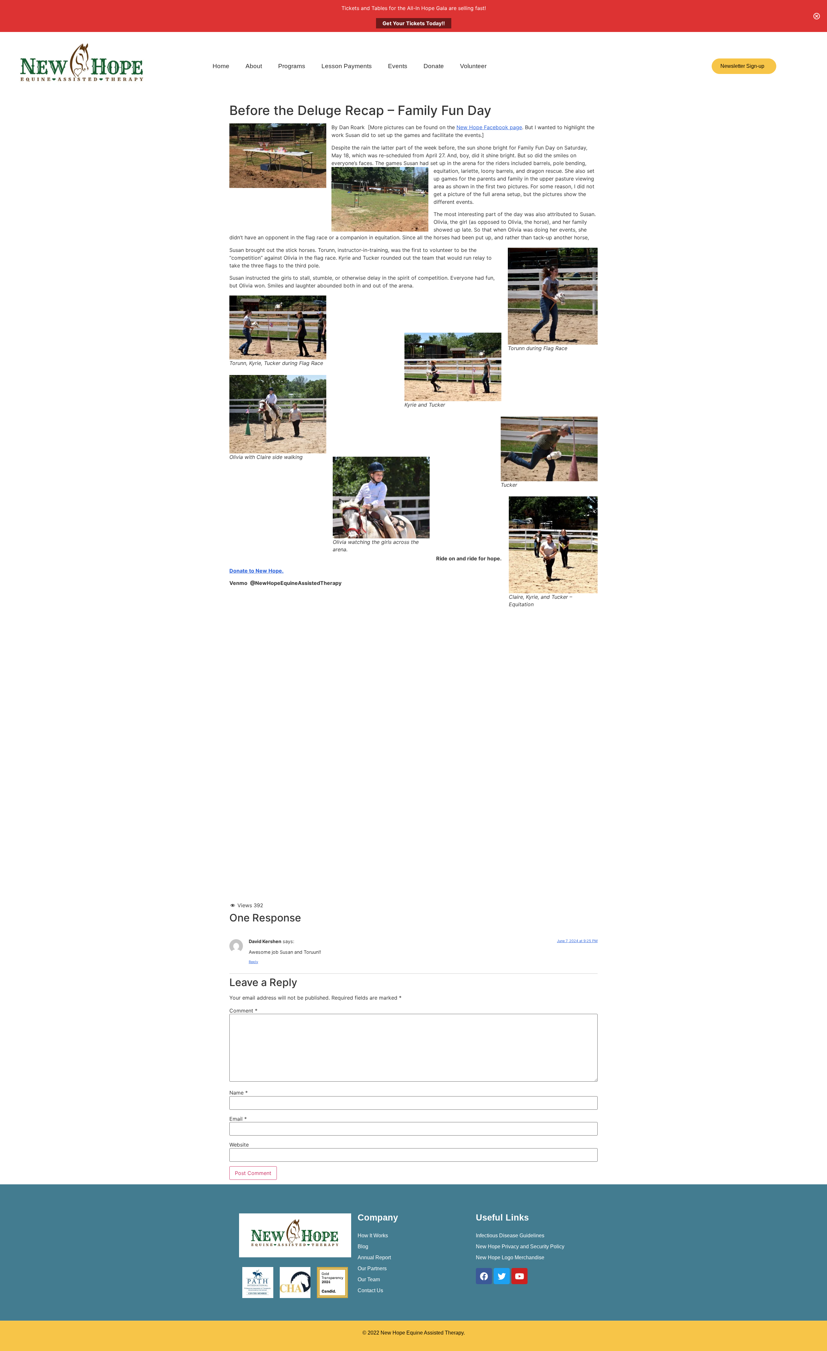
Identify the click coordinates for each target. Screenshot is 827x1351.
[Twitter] (502, 1276)
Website (239, 1144)
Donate (434, 66)
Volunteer (473, 66)
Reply (253, 962)
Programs (291, 66)
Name (238, 1092)
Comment (243, 1010)
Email (238, 1118)
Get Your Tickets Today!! (413, 23)
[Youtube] (519, 1276)
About (254, 66)
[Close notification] (817, 16)
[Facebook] (484, 1276)
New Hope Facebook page (489, 127)
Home (221, 66)
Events (397, 66)
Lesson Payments (346, 66)
